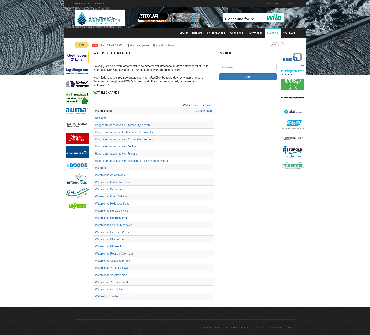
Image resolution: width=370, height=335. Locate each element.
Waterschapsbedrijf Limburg (112, 289)
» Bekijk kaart (204, 111)
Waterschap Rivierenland (110, 246)
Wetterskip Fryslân (106, 296)
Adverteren (273, 3)
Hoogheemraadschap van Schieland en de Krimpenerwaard (131, 160)
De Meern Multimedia (236, 327)
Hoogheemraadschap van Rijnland (116, 153)
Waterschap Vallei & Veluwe (112, 268)
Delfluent (100, 118)
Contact (291, 3)
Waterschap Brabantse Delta (112, 182)
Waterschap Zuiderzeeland (111, 282)
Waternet (100, 168)
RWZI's (209, 105)
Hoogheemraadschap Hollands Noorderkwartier (124, 132)
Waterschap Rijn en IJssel (110, 239)
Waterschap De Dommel (110, 189)
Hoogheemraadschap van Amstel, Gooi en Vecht (124, 139)
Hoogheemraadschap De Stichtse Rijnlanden (122, 125)
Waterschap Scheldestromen (112, 260)
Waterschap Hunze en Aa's (111, 210)
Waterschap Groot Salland (111, 196)
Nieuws (197, 33)
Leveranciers (216, 33)
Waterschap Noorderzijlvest (111, 218)
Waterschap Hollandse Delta (112, 203)
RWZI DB (272, 33)
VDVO (277, 327)
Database (236, 33)
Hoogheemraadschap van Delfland (116, 146)
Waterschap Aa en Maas (110, 175)
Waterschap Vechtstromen (111, 275)
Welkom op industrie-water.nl (89, 3)
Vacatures (255, 33)
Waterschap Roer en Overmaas (114, 253)
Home (184, 33)
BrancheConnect (213, 327)
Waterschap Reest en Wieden (113, 232)
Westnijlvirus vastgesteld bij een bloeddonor (147, 45)
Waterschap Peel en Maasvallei (114, 225)
